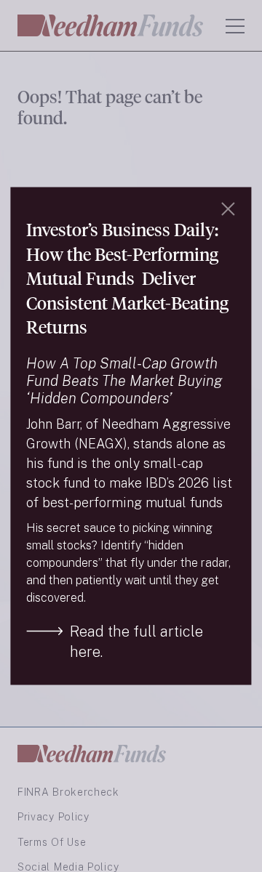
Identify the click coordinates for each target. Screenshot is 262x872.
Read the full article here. (136, 641)
